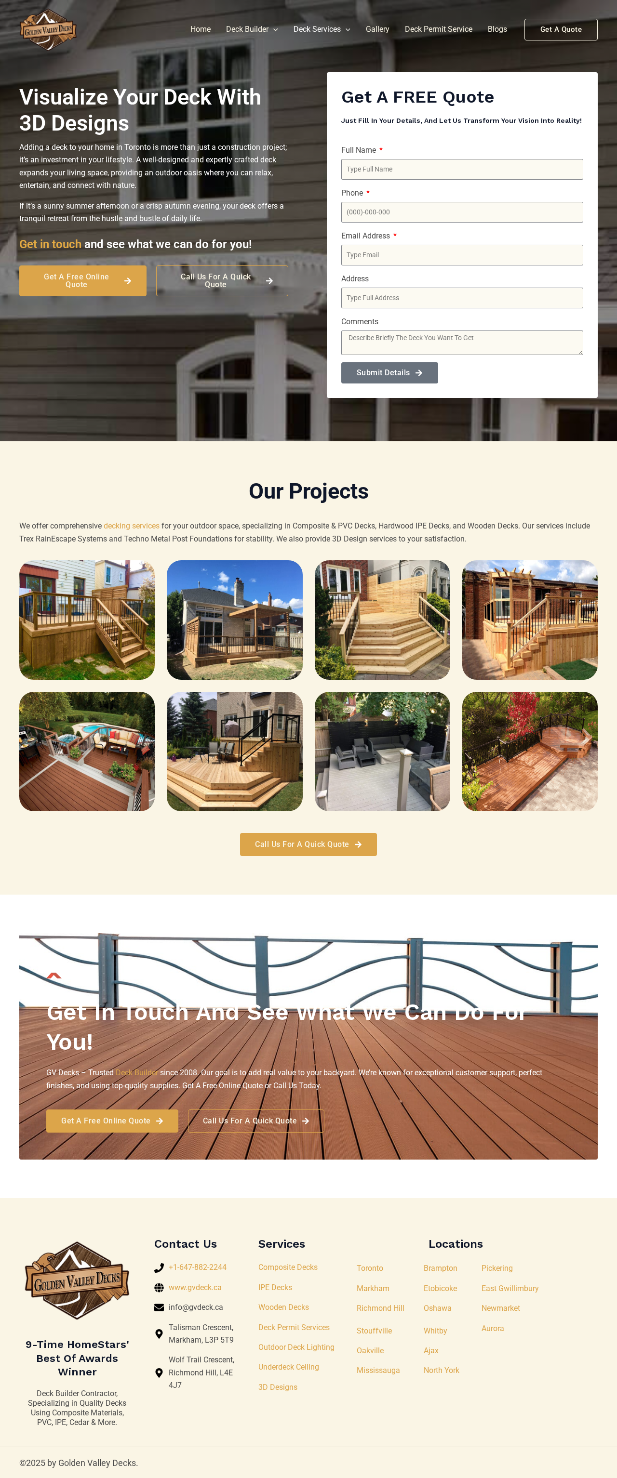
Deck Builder (247, 29)
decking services (132, 525)
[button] (273, 29)
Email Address (366, 235)
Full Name (359, 150)
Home (200, 29)
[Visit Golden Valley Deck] (48, 29)
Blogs (497, 29)
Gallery (377, 29)
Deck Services (317, 29)
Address (355, 278)
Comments (359, 321)
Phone (353, 193)
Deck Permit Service (438, 29)
